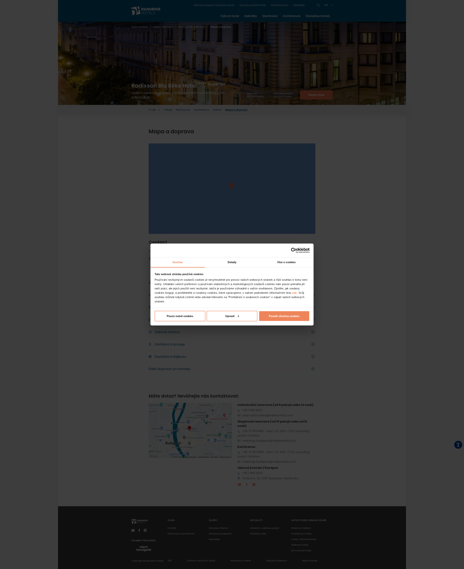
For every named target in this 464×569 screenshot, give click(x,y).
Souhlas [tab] (177, 262)
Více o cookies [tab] (286, 262)
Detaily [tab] (232, 262)
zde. (295, 292)
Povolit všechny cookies (284, 315)
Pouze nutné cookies (180, 315)
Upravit (230, 315)
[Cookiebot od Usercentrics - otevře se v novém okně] (294, 250)
